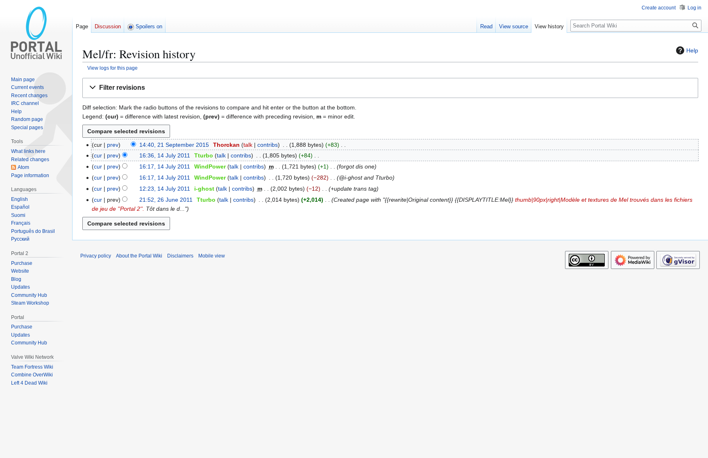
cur (98, 155)
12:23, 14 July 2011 (164, 188)
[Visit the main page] (36, 33)
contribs (267, 144)
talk (247, 144)
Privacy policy (95, 256)
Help (692, 50)
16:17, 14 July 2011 (164, 166)
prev (112, 144)
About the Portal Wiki (139, 256)
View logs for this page (112, 68)
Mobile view (211, 256)
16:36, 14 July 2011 (164, 155)
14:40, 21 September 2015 (174, 144)
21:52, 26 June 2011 (166, 199)
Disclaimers (180, 256)
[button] (390, 88)
